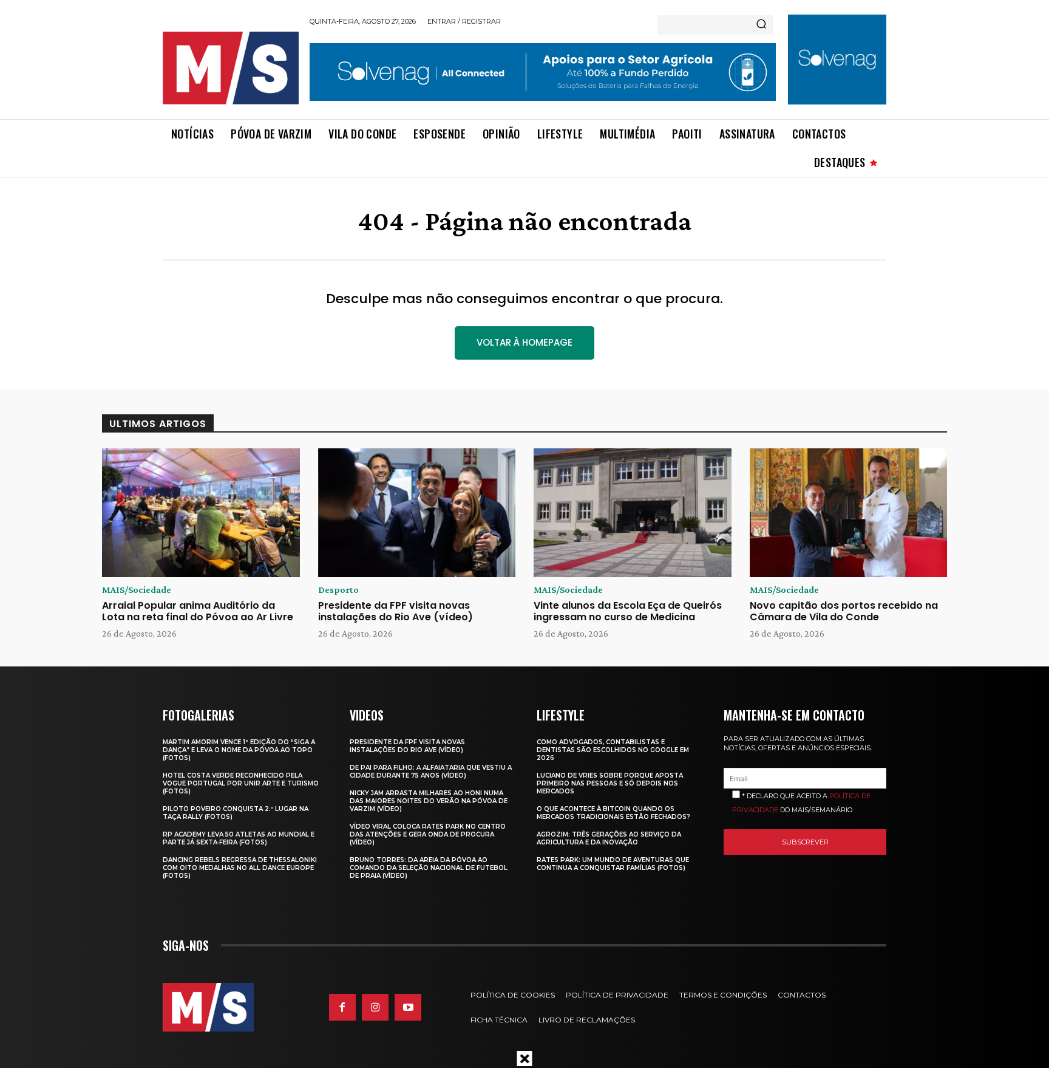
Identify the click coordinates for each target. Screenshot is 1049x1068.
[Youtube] (408, 1007)
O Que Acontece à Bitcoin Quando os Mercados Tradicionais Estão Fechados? (613, 813)
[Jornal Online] (230, 68)
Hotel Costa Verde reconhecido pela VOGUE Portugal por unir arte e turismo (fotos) (241, 783)
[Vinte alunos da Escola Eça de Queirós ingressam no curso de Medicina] (633, 512)
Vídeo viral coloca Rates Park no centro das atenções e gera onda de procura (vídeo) (428, 834)
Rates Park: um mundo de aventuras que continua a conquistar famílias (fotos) (613, 864)
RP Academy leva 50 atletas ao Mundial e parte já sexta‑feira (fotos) (238, 838)
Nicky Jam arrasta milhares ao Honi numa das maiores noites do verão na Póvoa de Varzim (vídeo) (429, 801)
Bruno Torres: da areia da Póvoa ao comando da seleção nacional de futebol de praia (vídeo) (429, 868)
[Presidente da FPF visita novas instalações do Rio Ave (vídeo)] (417, 512)
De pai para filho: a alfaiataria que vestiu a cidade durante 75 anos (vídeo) (431, 771)
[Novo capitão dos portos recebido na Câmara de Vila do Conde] (849, 512)
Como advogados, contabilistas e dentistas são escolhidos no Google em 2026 (613, 750)
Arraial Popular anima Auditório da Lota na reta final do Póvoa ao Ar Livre (197, 611)
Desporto (338, 590)
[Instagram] (375, 1007)
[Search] (761, 25)
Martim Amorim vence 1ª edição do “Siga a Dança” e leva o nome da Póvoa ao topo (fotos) (239, 750)
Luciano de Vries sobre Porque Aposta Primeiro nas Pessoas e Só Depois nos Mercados (610, 783)
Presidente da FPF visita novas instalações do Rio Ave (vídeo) (395, 611)
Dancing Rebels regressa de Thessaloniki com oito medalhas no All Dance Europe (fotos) (240, 868)
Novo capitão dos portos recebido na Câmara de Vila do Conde (844, 611)
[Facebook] (342, 1007)
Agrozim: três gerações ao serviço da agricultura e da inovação (609, 838)
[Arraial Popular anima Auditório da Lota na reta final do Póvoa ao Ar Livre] (201, 512)
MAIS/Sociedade (136, 590)
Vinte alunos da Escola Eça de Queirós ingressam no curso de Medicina (628, 611)
